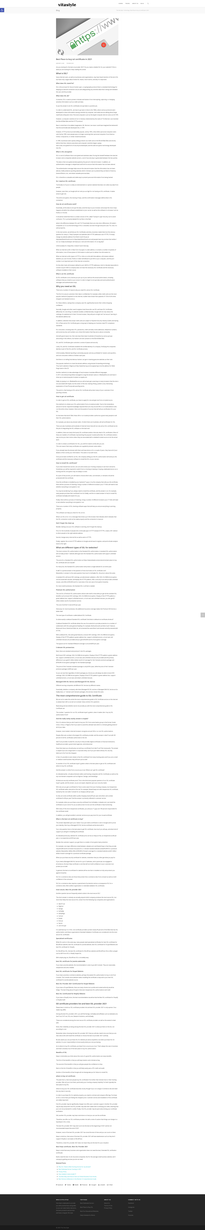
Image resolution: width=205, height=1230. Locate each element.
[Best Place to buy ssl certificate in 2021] (87, 36)
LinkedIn (102, 1185)
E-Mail (110, 1185)
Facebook (60, 1185)
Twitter (68, 1185)
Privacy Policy (108, 1208)
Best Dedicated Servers (87, 1203)
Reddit (76, 1185)
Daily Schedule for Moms (87, 1215)
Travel (127, 3)
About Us (135, 3)
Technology (70, 63)
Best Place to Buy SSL (86, 1207)
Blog (142, 3)
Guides (121, 3)
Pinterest (84, 1185)
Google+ (93, 1185)
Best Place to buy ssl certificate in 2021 (74, 59)
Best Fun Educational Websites (89, 1211)
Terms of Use (108, 1205)
